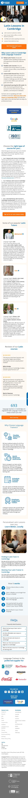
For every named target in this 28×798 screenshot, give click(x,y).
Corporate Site (4, 722)
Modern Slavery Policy (6, 738)
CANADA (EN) (18, 720)
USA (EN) (17, 714)
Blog (2, 718)
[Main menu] (26, 2)
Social (2, 720)
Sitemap (3, 730)
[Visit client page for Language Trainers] (14, 786)
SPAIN (16, 730)
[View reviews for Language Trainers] (14, 792)
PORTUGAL (17, 732)
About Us (3, 714)
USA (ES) (17, 718)
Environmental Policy (5, 734)
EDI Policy (3, 736)
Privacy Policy (4, 732)
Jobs (2, 716)
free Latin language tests (7, 177)
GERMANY (17, 728)
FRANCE (17, 716)
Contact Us (3, 712)
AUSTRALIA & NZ (18, 724)
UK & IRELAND (18, 712)
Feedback (3, 724)
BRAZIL (16, 726)
